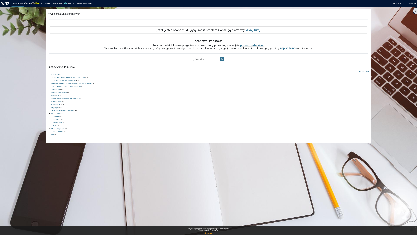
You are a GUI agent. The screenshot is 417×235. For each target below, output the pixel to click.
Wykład (55, 125)
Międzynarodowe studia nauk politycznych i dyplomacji (71, 83)
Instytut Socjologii (57, 128)
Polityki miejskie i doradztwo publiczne (65, 98)
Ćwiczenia (56, 116)
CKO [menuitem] (41, 3)
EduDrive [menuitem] (70, 3)
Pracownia (56, 119)
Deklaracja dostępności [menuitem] (84, 3)
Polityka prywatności (205, 230)
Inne (52, 134)
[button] (399, 3)
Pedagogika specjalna (59, 92)
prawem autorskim (252, 45)
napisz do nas (288, 48)
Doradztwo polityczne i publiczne (63, 80)
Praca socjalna (56, 101)
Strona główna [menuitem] (17, 3)
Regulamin (215, 230)
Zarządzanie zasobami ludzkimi (62, 110)
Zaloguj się (412, 3)
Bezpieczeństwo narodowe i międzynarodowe (68, 77)
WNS (5, 3)
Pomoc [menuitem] (47, 3)
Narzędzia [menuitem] (57, 3)
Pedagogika (55, 89)
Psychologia (55, 104)
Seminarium (57, 122)
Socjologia (55, 107)
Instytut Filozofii (57, 113)
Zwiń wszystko (363, 71)
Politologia (55, 95)
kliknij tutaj (253, 30)
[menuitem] (25, 3)
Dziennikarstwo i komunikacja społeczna (66, 86)
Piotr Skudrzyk (58, 131)
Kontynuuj (208, 233)
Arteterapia (55, 74)
